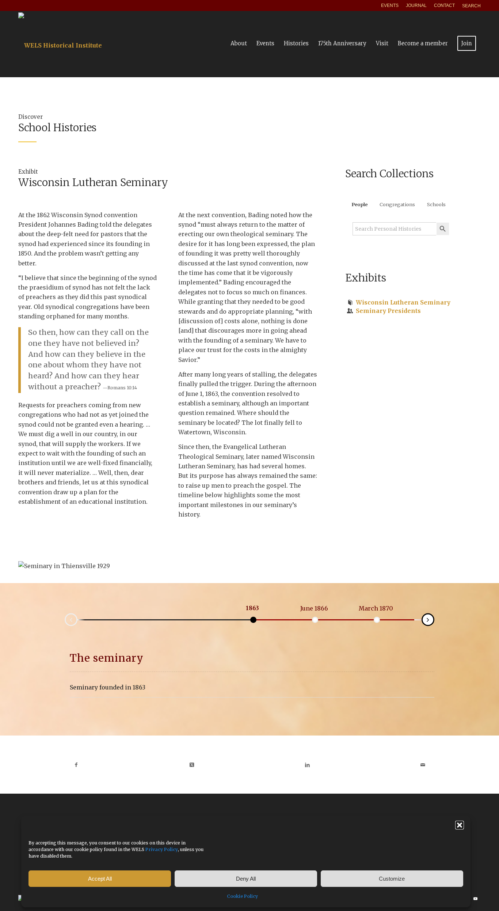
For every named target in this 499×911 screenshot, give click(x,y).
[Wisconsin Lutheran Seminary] (350, 302)
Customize (392, 879)
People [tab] (359, 204)
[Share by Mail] (423, 765)
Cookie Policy (242, 896)
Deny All (246, 879)
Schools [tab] (436, 204)
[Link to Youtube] (475, 898)
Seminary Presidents (388, 310)
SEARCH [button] (471, 5)
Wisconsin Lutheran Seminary (403, 302)
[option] (252, 608)
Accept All (100, 879)
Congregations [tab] (397, 204)
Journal (416, 5)
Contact (444, 5)
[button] (459, 825)
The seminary (107, 658)
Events (390, 5)
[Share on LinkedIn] (307, 765)
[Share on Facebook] (76, 765)
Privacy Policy (161, 849)
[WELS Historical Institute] (60, 43)
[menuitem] (389, 5)
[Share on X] (192, 765)
